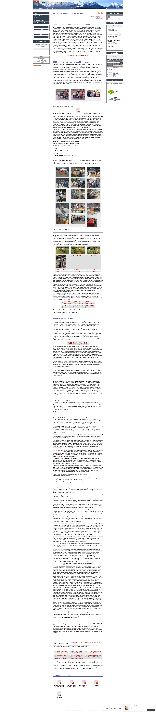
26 (119, 64)
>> (120, 56)
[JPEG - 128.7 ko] (93, 253)
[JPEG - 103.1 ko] (72, 55)
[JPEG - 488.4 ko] (62, 176)
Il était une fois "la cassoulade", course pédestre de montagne (115, 35)
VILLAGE (36, 18)
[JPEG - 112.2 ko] (66, 302)
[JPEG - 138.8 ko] (78, 303)
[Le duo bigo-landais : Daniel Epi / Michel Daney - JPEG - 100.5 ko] (76, 658)
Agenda (41, 27)
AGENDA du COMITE (112, 30)
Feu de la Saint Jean (112, 36)
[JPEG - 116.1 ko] (76, 271)
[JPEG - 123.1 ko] (98, 426)
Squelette (115, 710)
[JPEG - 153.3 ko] (61, 268)
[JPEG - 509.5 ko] (93, 187)
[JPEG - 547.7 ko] (93, 212)
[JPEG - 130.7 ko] (72, 344)
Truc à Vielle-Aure (116, 70)
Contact (41, 34)
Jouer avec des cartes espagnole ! (113, 32)
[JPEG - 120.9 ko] (72, 342)
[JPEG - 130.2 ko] (78, 253)
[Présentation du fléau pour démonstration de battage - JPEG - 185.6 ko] (71, 624)
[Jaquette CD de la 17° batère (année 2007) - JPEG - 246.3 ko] (87, 642)
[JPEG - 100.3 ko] (78, 305)
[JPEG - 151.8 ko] (89, 307)
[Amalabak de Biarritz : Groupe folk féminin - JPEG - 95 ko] (76, 654)
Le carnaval (110, 47)
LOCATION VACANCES (40, 22)
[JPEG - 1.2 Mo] (92, 226)
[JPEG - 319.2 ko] (62, 99)
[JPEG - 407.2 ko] (58, 450)
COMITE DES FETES (51, 8)
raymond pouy (100, 17)
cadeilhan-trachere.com (81, 158)
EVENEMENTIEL (38, 15)
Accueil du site (39, 8)
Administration (111, 29)
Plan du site (68, 710)
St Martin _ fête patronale (113, 37)
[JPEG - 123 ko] (60, 271)
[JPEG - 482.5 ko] (78, 223)
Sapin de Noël (111, 46)
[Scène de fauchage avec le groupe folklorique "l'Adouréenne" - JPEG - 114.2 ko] (93, 654)
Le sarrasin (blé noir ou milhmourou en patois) (113, 43)
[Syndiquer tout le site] (37, 65)
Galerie (41, 29)
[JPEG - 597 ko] (93, 176)
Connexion (41, 37)
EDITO (35, 13)
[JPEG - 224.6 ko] (93, 96)
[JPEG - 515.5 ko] (62, 212)
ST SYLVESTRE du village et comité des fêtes (117, 74)
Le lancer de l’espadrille (113, 39)
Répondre (151, 709)
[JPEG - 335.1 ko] (78, 100)
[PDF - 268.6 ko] (78, 112)
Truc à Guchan (116, 76)
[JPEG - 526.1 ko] (93, 198)
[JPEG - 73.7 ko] (83, 55)
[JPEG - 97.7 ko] (91, 269)
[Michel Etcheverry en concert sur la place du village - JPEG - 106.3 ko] (61, 658)
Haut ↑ (119, 710)
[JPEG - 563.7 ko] (62, 223)
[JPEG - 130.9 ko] (60, 269)
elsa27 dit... (134, 705)
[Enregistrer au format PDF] (99, 13)
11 (116, 61)
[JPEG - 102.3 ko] (78, 307)
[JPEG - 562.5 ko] (78, 198)
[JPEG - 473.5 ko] (62, 187)
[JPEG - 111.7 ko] (66, 307)
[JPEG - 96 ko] (75, 269)
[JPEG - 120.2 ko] (83, 344)
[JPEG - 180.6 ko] (91, 255)
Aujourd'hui (115, 67)
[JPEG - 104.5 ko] (89, 305)
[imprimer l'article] (102, 13)
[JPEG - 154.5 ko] (89, 303)
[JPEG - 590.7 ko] (78, 187)
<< (108, 56)
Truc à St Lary (115, 72)
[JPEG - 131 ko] (66, 305)
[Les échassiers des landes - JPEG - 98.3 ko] (61, 652)
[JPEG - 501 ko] (78, 212)
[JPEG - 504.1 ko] (78, 176)
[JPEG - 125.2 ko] (62, 253)
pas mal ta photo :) (135, 708)
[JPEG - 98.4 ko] (89, 302)
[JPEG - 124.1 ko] (66, 303)
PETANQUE (110, 27)
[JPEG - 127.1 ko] (83, 342)
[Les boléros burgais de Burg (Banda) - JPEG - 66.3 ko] (93, 657)
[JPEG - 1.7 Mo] (61, 201)
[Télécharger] (59, 684)
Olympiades (110, 49)
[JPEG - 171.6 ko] (91, 271)
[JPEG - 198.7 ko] (76, 255)
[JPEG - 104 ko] (77, 302)
